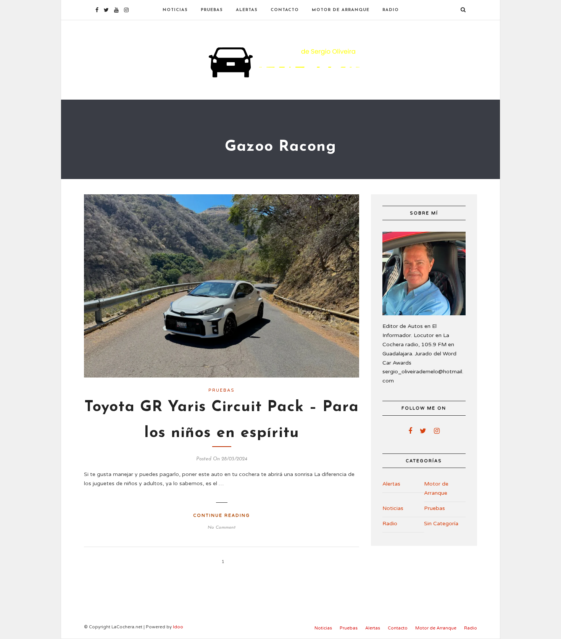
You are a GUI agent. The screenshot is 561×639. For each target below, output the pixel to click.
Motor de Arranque (340, 10)
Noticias (175, 10)
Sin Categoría (441, 523)
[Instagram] (126, 10)
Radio (390, 10)
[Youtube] (116, 10)
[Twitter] (423, 431)
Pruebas (212, 10)
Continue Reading (221, 515)
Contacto (285, 10)
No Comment (221, 527)
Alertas (247, 10)
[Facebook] (410, 431)
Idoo (178, 626)
